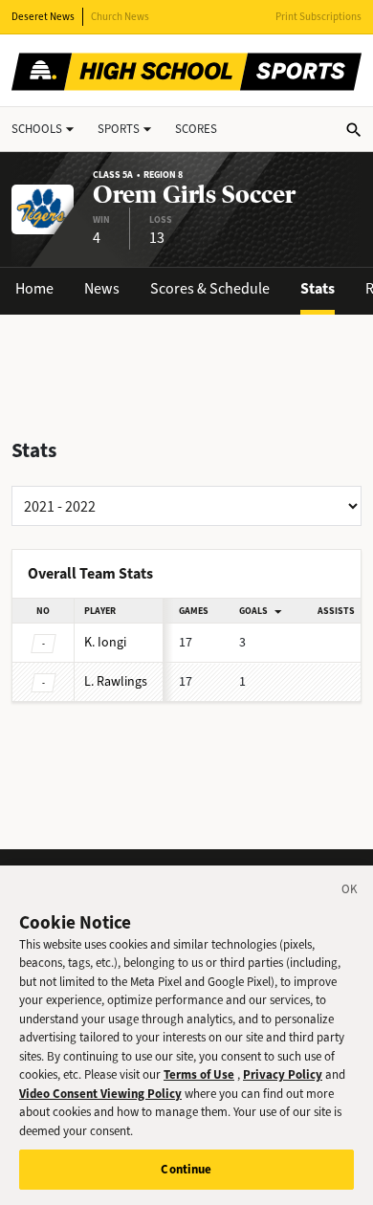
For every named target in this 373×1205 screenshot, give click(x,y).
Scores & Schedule (210, 288)
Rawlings (115, 681)
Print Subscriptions (318, 17)
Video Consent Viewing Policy (100, 1093)
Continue (186, 1169)
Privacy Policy (282, 1074)
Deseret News (43, 17)
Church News (120, 17)
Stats (317, 288)
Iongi (105, 642)
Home (34, 288)
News (102, 288)
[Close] (350, 892)
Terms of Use (199, 1074)
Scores (196, 128)
